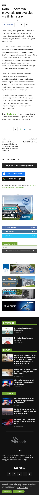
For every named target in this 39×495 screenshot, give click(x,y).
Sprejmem (7, 491)
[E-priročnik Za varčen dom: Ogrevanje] (7, 340)
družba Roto (11, 114)
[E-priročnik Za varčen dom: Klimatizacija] (7, 330)
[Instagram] (14, 474)
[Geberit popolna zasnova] (18, 312)
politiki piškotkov (22, 488)
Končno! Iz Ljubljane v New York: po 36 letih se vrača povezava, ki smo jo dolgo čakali (25, 411)
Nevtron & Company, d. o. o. (14, 20)
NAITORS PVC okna (30, 142)
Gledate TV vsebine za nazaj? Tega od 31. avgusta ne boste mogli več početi (24, 382)
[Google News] (30, 474)
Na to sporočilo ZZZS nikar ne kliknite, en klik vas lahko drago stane (24, 421)
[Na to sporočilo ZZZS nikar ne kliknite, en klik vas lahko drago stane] (7, 422)
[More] (26, 25)
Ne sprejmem (18, 491)
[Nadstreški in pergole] (18, 288)
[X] (15, 129)
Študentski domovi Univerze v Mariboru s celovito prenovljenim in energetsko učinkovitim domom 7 (10, 146)
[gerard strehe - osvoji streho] (17, 219)
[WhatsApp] (20, 129)
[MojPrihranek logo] (19, 439)
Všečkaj (33, 227)
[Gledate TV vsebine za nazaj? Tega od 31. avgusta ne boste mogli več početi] (7, 382)
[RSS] (19, 474)
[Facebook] (11, 129)
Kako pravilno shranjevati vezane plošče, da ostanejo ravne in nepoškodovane (25, 371)
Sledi (33, 231)
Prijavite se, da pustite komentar (19, 166)
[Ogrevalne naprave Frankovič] (18, 300)
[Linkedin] (25, 129)
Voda (4, 5)
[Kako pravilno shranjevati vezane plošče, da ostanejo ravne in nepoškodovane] (7, 372)
